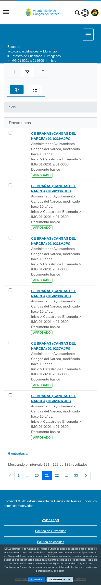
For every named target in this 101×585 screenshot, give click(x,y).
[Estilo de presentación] (35, 89)
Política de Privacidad (50, 531)
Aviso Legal (50, 520)
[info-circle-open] (17, 89)
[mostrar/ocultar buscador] (77, 13)
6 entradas (20, 454)
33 (77, 476)
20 (38, 476)
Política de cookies (50, 542)
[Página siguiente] (86, 475)
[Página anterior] (10, 475)
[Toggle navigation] (6, 12)
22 (58, 476)
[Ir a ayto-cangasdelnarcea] (44, 12)
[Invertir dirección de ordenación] (44, 72)
